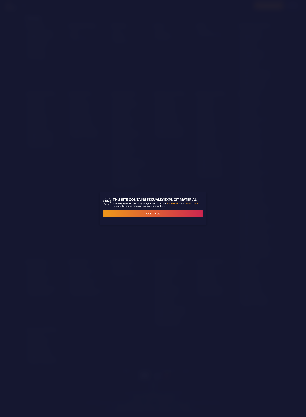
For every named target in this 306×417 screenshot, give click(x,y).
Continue (153, 213)
